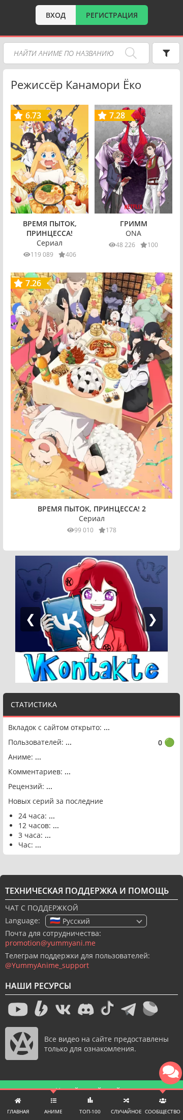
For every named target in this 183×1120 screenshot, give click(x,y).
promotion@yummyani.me (50, 943)
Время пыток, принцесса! (50, 228)
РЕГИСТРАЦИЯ (112, 15)
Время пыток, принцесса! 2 (92, 508)
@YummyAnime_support (47, 965)
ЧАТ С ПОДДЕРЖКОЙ (41, 908)
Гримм (133, 223)
